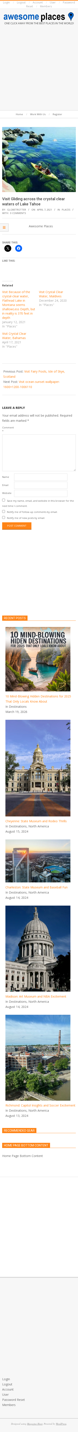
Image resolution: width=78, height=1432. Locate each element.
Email (5, 485)
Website (6, 493)
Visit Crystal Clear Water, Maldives (51, 294)
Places (66, 209)
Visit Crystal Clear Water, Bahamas (14, 336)
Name (5, 476)
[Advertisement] (39, 68)
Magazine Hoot (34, 1423)
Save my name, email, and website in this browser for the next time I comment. (38, 503)
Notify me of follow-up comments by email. (32, 512)
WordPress (61, 1423)
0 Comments (18, 213)
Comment (7, 429)
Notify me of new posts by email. (26, 518)
